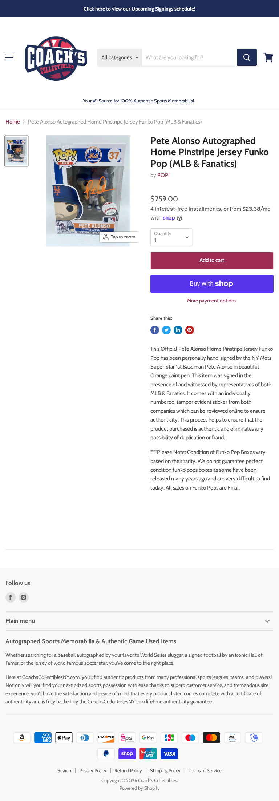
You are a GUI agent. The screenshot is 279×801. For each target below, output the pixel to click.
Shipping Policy (165, 770)
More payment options (211, 300)
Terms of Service (205, 770)
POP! (163, 175)
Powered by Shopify (140, 788)
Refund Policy (128, 770)
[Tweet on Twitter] (166, 330)
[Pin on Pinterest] (189, 330)
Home (12, 122)
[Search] (247, 57)
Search (64, 770)
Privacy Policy (92, 770)
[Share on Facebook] (154, 330)
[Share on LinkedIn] (178, 330)
